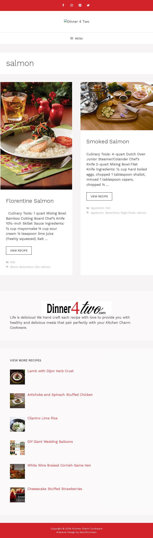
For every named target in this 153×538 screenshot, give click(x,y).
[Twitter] (88, 5)
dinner (14, 266)
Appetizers (97, 207)
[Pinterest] (79, 5)
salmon (45, 266)
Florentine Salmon (30, 201)
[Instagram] (71, 5)
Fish (12, 262)
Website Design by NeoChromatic (76, 532)
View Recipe (18, 250)
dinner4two (26, 266)
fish (37, 266)
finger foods (128, 212)
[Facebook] (63, 5)
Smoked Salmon (107, 141)
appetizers (97, 212)
